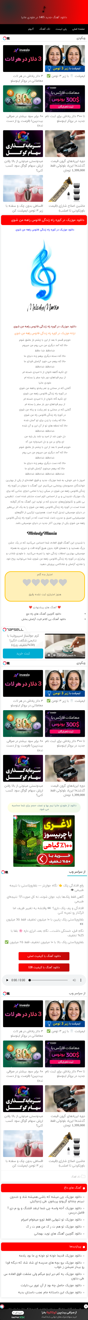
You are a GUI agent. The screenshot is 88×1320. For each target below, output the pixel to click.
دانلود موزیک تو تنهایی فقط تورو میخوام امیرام (51, 1220)
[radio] (63, 583)
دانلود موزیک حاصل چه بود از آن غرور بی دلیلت (51, 1285)
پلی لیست (61, 29)
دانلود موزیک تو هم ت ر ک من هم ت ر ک (53, 1227)
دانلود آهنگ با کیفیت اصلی (44, 956)
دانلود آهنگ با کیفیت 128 (44, 967)
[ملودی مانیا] (44, 9)
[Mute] (54, 655)
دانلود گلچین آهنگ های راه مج (43, 614)
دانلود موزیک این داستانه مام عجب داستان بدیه (49, 1292)
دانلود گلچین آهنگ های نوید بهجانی (57, 1234)
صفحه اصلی (78, 29)
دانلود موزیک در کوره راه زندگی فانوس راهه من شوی (47, 220)
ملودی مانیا (45, 383)
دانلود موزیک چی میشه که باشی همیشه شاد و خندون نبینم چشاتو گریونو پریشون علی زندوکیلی (47, 1199)
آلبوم (31, 29)
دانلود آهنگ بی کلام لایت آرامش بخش (43, 619)
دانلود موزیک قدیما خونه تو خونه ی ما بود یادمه (50, 1256)
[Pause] (48, 655)
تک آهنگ (44, 29)
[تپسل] (2, 1306)
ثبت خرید (23, 653)
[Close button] (86, 1306)
